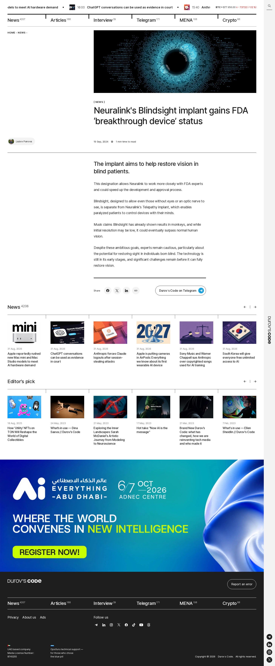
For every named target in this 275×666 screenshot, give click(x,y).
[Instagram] (269, 652)
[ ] (99, 101)
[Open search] (269, 6)
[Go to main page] (269, 333)
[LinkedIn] (269, 644)
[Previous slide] (245, 307)
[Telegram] (269, 637)
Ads (43, 617)
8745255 (12, 656)
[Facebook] (107, 290)
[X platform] (269, 660)
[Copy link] (136, 290)
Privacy (13, 617)
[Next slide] (255, 307)
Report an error (241, 584)
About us (29, 617)
